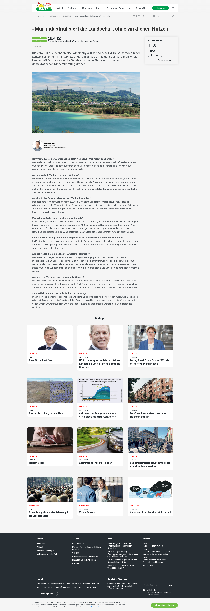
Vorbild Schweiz (87, 512)
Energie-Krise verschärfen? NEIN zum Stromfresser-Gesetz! (74, 41)
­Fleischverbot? (36, 462)
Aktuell (40, 547)
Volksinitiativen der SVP (47, 554)
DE (134, 16)
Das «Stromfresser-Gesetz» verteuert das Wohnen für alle (149, 415)
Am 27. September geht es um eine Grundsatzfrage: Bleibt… (122, 561)
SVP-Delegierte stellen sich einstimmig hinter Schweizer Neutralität (119, 545)
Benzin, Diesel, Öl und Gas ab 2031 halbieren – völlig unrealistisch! (149, 362)
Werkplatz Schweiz (80, 543)
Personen (41, 543)
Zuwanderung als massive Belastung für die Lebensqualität (49, 514)
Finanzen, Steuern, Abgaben (84, 560)
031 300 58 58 (46, 587)
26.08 (145, 543)
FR (139, 16)
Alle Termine (148, 565)
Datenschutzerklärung (155, 592)
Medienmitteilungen (45, 550)
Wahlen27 (140, 8)
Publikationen (54, 16)
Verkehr (75, 553)
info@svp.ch (65, 587)
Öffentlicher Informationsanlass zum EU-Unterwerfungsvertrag (156, 553)
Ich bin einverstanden (164, 605)
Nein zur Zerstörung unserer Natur (46, 413)
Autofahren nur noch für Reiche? (95, 462)
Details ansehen (95, 607)
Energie (154, 55)
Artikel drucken (164, 60)
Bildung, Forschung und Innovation (86, 556)
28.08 (145, 557)
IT (143, 16)
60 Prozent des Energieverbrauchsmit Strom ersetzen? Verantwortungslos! (98, 415)
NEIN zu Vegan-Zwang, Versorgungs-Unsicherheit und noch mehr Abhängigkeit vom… (122, 554)
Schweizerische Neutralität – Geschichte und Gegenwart (155, 561)
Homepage (41, 16)
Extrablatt (67, 16)
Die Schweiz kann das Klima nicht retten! (150, 512)
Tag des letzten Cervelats (154, 546)
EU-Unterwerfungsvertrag (119, 8)
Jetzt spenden (47, 593)
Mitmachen (160, 8)
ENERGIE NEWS (54, 38)
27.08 (145, 549)
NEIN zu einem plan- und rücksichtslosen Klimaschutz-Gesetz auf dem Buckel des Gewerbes (100, 364)
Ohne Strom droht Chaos (41, 360)
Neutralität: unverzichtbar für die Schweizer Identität (120, 566)
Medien (75, 563)
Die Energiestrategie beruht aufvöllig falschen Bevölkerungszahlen (150, 464)
